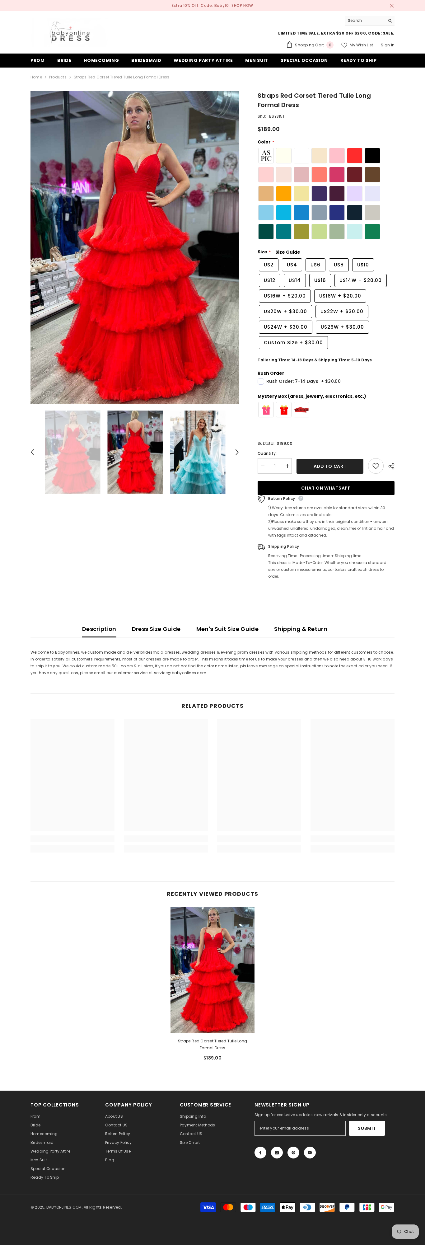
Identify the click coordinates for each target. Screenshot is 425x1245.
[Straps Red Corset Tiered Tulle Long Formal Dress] (212, 970)
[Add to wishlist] (376, 466)
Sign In (388, 45)
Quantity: (267, 453)
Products (58, 77)
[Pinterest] (293, 1152)
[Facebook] (260, 1152)
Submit (367, 1128)
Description (99, 629)
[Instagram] (277, 1152)
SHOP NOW (242, 5)
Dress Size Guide (156, 629)
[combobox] (365, 20)
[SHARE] (389, 466)
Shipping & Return (300, 629)
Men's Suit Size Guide (227, 629)
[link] (72, 838)
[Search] (370, 21)
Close (392, 5)
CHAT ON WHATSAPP (326, 488)
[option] (134, 247)
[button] (32, 452)
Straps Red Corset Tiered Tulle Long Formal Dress (212, 1044)
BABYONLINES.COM (64, 1207)
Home (36, 77)
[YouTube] (310, 1152)
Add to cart (330, 466)
